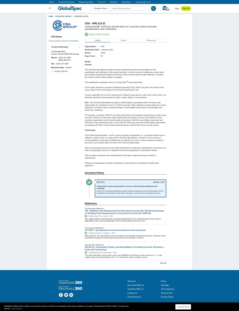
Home (51, 2)
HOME (51, 16)
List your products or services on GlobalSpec (64, 41)
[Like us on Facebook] (61, 295)
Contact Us (132, 293)
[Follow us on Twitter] (66, 295)
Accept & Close (183, 307)
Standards (101, 2)
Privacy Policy (167, 297)
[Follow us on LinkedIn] (71, 295)
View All (163, 263)
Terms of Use (166, 293)
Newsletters (126, 2)
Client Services (134, 297)
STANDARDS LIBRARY (63, 16)
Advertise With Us (135, 289)
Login (177, 8)
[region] (119, 306)
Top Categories (167, 289)
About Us (131, 281)
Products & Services (66, 2)
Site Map (165, 285)
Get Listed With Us (135, 285)
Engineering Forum (143, 2)
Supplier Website (61, 71)
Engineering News (86, 2)
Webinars (114, 2)
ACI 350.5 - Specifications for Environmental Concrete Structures (115, 230)
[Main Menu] (50, 8)
